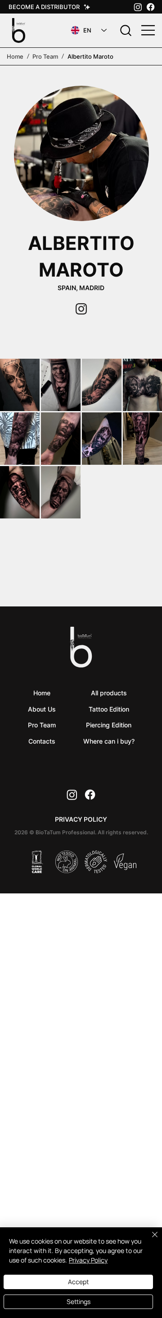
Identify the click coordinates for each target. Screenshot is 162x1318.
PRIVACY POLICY (81, 819)
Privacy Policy (88, 1260)
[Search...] (126, 30)
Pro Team (45, 56)
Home (15, 56)
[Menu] (148, 30)
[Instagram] (138, 7)
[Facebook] (150, 7)
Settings (78, 1301)
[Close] (149, 1240)
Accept (78, 1281)
